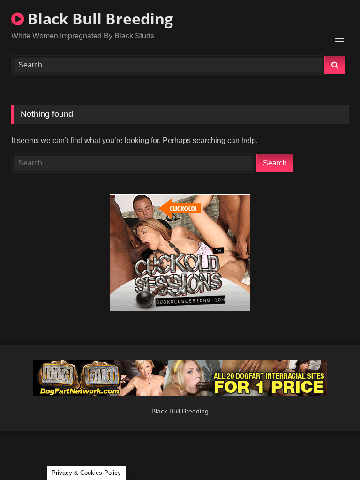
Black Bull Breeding (98, 18)
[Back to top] (331, 452)
